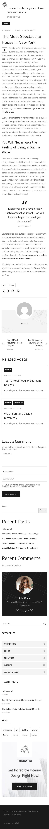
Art (4, 285)
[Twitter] (3, 291)
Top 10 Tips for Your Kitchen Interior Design (20, 533)
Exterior (35, 730)
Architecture (7, 730)
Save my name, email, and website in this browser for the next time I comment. (21, 486)
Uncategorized (11, 672)
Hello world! (7, 529)
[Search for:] (24, 623)
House (12, 285)
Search (4, 505)
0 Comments (29, 31)
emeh (17, 31)
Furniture (19, 403)
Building (25, 730)
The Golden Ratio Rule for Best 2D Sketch (19, 538)
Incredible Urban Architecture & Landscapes (20, 547)
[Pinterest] (13, 291)
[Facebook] (8, 291)
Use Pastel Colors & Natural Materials (18, 543)
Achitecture (10, 643)
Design (5, 23)
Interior (8, 665)
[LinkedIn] (18, 291)
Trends (34, 735)
